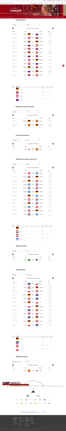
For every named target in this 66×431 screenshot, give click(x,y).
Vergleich (50, 34)
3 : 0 (33, 125)
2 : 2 (33, 176)
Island (20, 342)
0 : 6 (33, 210)
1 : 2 (33, 184)
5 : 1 (33, 52)
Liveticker (50, 35)
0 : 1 (33, 37)
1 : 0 (33, 45)
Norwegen (21, 92)
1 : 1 (33, 214)
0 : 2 (33, 71)
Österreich (21, 96)
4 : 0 (33, 203)
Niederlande (21, 231)
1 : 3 (33, 199)
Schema (50, 33)
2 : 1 (33, 75)
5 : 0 (33, 34)
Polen (20, 349)
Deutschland (21, 228)
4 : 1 (33, 180)
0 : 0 (33, 59)
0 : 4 (33, 41)
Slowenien (21, 99)
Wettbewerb (14, 24)
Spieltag (28, 24)
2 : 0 (33, 67)
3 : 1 (33, 149)
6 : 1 (33, 195)
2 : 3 (33, 56)
